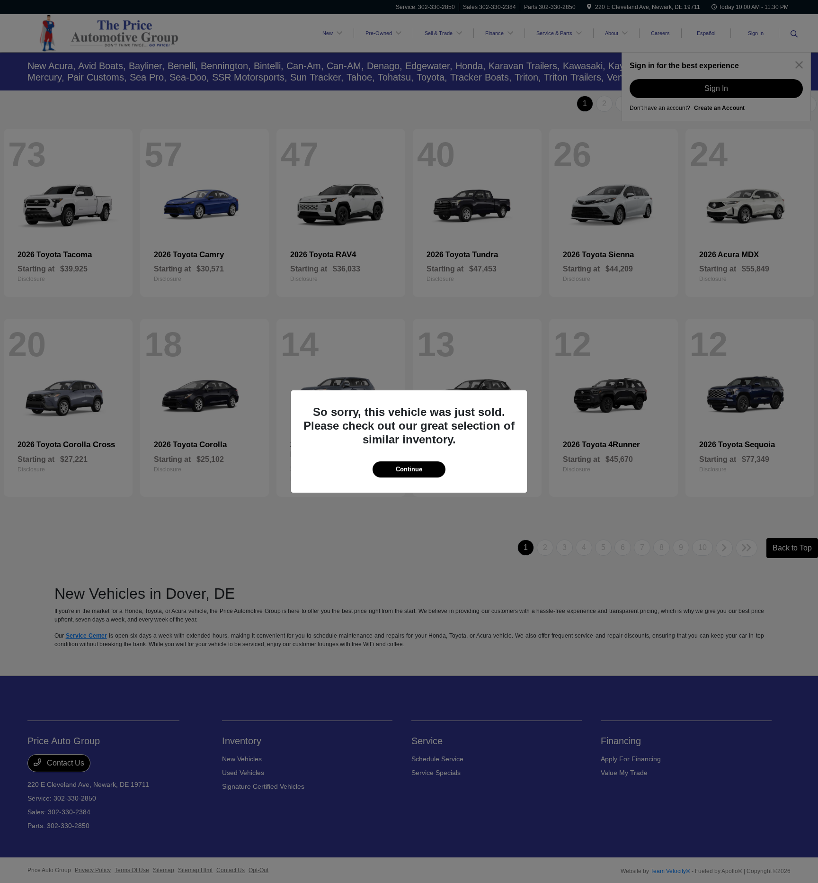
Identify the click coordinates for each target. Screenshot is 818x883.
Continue (409, 469)
